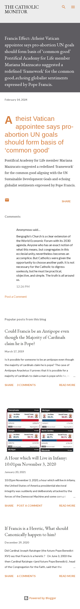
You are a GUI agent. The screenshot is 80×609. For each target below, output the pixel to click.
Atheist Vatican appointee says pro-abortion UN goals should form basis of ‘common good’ (39, 134)
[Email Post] (7, 201)
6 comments (26, 576)
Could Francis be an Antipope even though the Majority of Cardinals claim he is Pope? (37, 337)
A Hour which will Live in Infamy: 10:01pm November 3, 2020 (36, 461)
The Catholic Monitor (22, 9)
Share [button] (66, 201)
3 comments (26, 385)
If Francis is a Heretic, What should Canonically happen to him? (36, 531)
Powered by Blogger (42, 598)
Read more (67, 385)
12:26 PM (23, 286)
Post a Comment (16, 296)
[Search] (63, 7)
